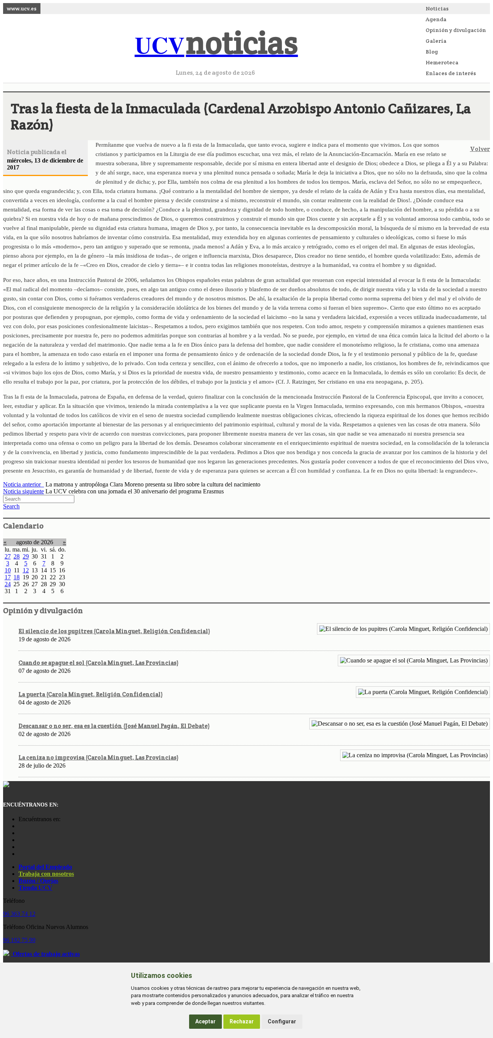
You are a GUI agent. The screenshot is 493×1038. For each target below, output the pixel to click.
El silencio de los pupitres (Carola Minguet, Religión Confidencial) (114, 631)
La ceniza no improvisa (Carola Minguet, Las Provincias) (98, 757)
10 (8, 570)
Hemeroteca (442, 62)
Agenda (436, 19)
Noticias (437, 8)
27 (8, 556)
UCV (216, 44)
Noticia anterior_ (23, 484)
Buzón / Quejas (38, 880)
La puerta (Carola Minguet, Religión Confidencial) (90, 694)
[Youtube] (20, 840)
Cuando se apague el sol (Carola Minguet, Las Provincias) (98, 662)
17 (8, 577)
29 (26, 556)
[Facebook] (20, 833)
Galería (436, 40)
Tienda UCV (35, 887)
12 (26, 570)
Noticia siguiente (23, 491)
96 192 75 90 (19, 940)
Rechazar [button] (242, 1021)
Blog (432, 51)
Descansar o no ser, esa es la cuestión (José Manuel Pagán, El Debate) (114, 725)
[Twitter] (20, 847)
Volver (480, 149)
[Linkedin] (20, 854)
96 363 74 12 (19, 914)
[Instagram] (20, 826)
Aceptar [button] (205, 1021)
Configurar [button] (282, 1021)
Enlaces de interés (451, 73)
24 (8, 584)
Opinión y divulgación (456, 30)
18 (16, 577)
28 (16, 556)
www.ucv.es (22, 8)
